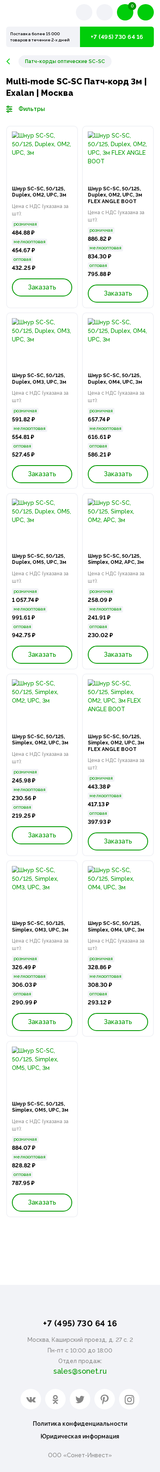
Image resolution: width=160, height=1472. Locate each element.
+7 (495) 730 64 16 (117, 37)
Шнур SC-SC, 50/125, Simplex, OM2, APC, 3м (116, 559)
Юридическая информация (80, 1436)
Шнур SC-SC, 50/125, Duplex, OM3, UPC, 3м (39, 379)
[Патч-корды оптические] (12, 61)
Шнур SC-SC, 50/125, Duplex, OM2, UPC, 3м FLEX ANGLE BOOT (115, 195)
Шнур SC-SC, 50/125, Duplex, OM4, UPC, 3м (115, 379)
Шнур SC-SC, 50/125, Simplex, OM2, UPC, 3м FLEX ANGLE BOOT (116, 743)
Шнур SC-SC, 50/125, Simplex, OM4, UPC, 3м (116, 926)
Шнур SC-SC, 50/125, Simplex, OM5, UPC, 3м (40, 1107)
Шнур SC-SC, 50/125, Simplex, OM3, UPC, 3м (40, 926)
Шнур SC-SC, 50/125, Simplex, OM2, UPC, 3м (40, 740)
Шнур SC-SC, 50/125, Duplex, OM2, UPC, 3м (39, 192)
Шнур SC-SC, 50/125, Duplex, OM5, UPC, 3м (39, 559)
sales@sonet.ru (80, 1371)
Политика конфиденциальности (80, 1423)
